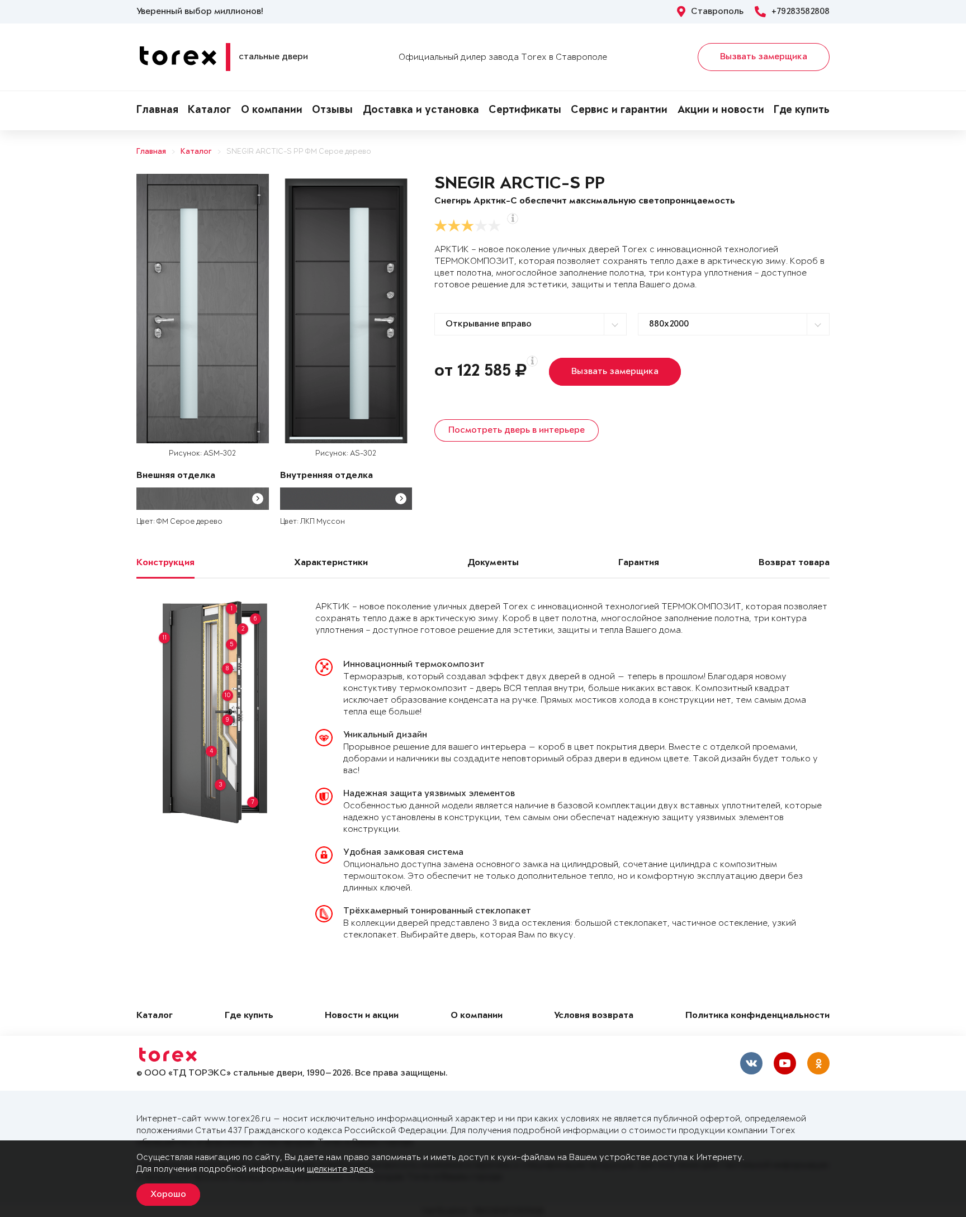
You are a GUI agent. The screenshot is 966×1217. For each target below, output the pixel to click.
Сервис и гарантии (619, 110)
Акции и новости (721, 110)
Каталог (209, 110)
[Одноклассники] (818, 1063)
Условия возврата (593, 1016)
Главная (157, 110)
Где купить (802, 110)
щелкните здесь (340, 1169)
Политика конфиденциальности (757, 1016)
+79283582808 (800, 12)
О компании (271, 110)
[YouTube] (785, 1063)
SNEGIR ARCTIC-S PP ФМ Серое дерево (298, 152)
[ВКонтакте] (751, 1063)
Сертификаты (525, 110)
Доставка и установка (421, 110)
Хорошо (168, 1195)
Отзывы (332, 110)
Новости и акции (362, 1016)
